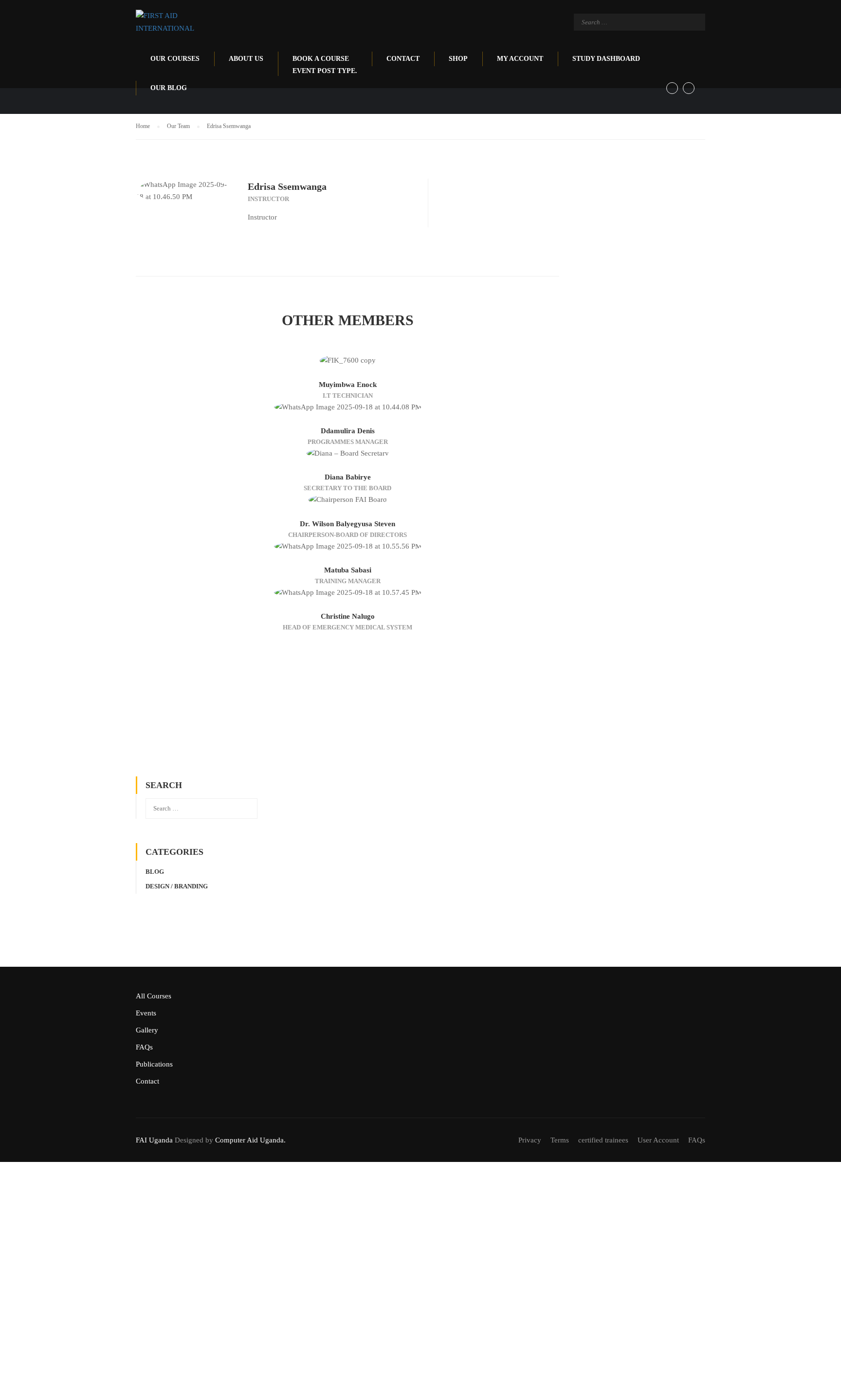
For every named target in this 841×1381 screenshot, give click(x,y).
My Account (520, 58)
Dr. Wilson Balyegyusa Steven (347, 524)
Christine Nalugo (348, 616)
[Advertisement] (347, 704)
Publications (154, 1064)
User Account (658, 1140)
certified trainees (603, 1140)
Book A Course (325, 64)
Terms (559, 1140)
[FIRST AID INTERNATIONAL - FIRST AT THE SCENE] (173, 22)
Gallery (147, 1030)
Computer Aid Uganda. (250, 1140)
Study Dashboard (606, 58)
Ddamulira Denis (348, 431)
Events (146, 1013)
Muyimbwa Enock (348, 384)
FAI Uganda (154, 1140)
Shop (458, 58)
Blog (155, 871)
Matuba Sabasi (347, 570)
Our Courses (175, 58)
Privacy (529, 1140)
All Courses (153, 996)
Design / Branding (177, 886)
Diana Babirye (348, 477)
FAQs (144, 1047)
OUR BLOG (168, 88)
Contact (403, 58)
